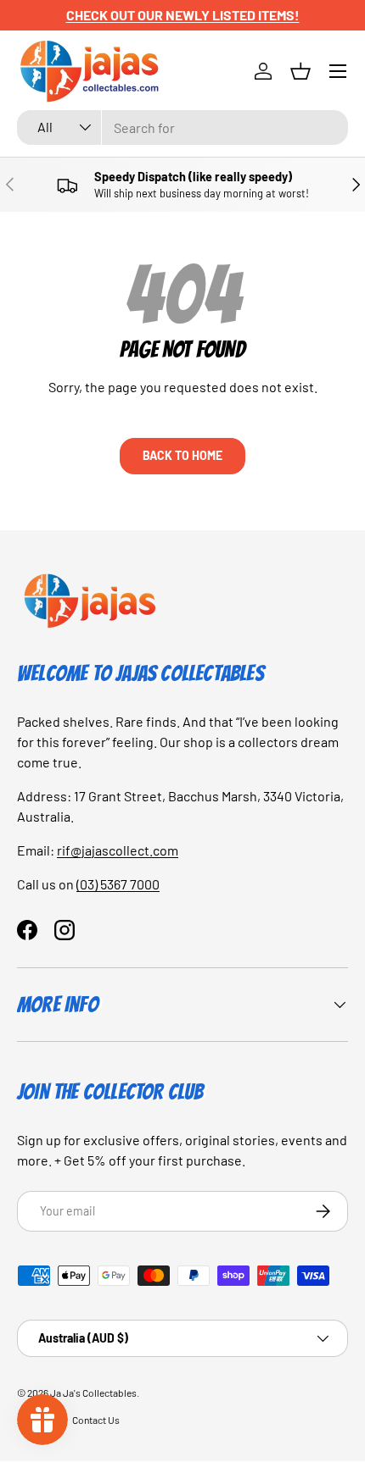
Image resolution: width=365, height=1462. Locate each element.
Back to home (182, 455)
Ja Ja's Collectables (93, 1392)
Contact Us (96, 1420)
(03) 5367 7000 (118, 884)
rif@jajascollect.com (117, 850)
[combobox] (182, 127)
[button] (300, 71)
